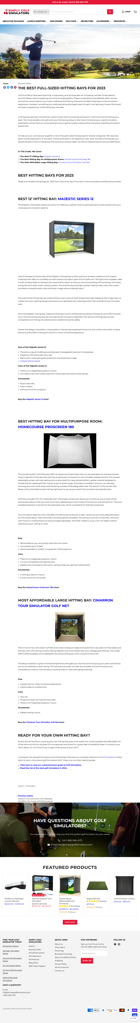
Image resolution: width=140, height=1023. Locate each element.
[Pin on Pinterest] (15, 87)
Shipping (59, 961)
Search (32, 946)
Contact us (59, 971)
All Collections (35, 956)
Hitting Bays (30, 786)
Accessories (103, 21)
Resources (120, 21)
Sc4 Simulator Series (12, 966)
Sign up (87, 960)
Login (127, 12)
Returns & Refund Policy (65, 957)
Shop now (70, 922)
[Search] (110, 11)
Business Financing (63, 954)
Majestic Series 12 (52, 156)
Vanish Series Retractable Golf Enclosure (66, 901)
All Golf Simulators (10, 946)
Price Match (60, 947)
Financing (59, 951)
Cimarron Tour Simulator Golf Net (74, 162)
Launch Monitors (36, 21)
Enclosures (56, 21)
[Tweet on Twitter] (8, 87)
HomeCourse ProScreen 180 (77, 159)
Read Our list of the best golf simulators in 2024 (43, 768)
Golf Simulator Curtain (124, 899)
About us (59, 944)
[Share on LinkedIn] (11, 87)
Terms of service (62, 967)
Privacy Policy (61, 964)
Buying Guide (35, 950)
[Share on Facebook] (4, 87)
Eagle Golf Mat (93, 899)
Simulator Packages (13, 21)
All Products (34, 959)
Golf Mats (71, 21)
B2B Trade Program (37, 966)
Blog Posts (33, 963)
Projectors (87, 21)
